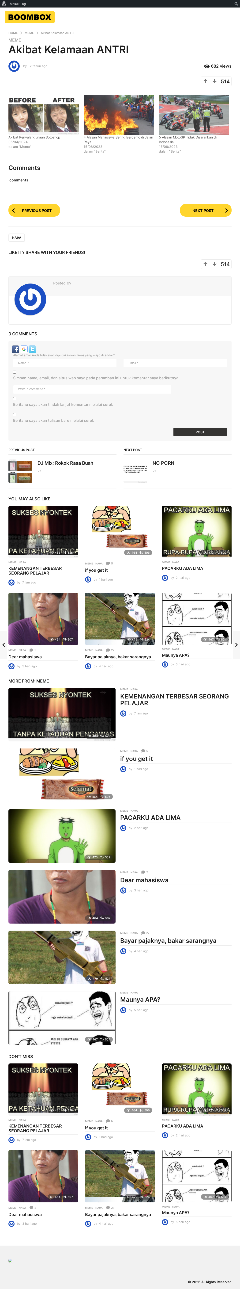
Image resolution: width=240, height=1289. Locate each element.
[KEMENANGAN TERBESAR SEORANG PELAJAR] (43, 532)
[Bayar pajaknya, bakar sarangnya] (120, 619)
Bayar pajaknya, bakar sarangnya (118, 656)
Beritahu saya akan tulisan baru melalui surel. (53, 420)
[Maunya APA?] (197, 619)
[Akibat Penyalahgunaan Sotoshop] (43, 115)
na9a (16, 237)
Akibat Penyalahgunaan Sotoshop (34, 137)
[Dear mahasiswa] (43, 619)
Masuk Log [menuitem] (18, 4)
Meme (14, 40)
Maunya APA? (176, 655)
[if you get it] (120, 532)
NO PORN (163, 463)
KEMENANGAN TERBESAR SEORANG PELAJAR (35, 570)
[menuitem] (4, 4)
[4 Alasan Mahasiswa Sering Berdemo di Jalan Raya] (119, 115)
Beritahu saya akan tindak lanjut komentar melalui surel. (63, 404)
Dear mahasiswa (25, 656)
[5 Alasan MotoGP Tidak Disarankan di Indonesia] (194, 115)
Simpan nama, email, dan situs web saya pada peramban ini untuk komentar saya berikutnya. (96, 378)
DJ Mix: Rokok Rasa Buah (65, 463)
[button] (16, 349)
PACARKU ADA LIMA (182, 568)
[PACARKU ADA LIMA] (197, 532)
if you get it (96, 570)
